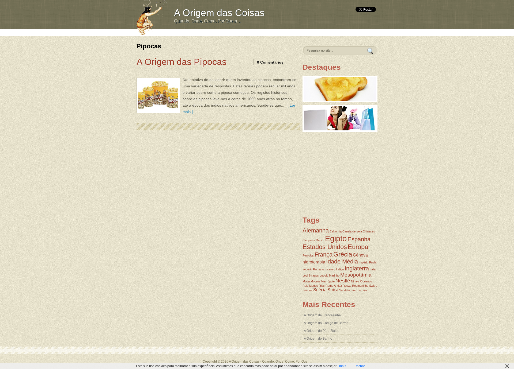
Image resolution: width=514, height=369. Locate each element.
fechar (360, 366)
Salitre (373, 285)
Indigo (340, 269)
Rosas (347, 285)
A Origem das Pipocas (181, 62)
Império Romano (313, 269)
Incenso (330, 269)
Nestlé (342, 280)
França (323, 254)
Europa (358, 246)
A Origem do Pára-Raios (321, 331)
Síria (353, 290)
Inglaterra (357, 268)
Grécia (342, 254)
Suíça (332, 290)
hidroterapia (314, 262)
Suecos (307, 290)
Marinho (334, 275)
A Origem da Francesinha (322, 315)
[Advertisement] (269, 32)
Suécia (320, 290)
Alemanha (316, 230)
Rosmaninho (360, 285)
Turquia (362, 290)
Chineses (369, 231)
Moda (306, 281)
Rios (322, 285)
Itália (373, 269)
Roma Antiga (334, 285)
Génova (360, 255)
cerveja (357, 231)
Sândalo (344, 290)
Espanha (359, 239)
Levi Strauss (311, 275)
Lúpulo (324, 275)
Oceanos (366, 281)
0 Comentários (270, 62)
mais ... (344, 366)
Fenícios (308, 255)
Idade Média (342, 261)
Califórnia (336, 231)
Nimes (355, 281)
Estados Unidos (325, 246)
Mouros (315, 281)
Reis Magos (310, 285)
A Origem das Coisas (219, 12)
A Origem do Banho (318, 338)
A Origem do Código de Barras (326, 323)
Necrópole (328, 281)
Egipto (336, 238)
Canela (347, 231)
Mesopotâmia (356, 275)
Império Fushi (367, 262)
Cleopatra (309, 240)
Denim (320, 240)
